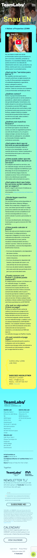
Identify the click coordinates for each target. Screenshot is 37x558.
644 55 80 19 (13, 456)
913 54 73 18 (7, 420)
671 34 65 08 (22, 418)
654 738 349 (7, 445)
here (12, 521)
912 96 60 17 (7, 424)
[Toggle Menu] (33, 5)
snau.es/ (16, 384)
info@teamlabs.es (9, 454)
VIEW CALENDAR (15, 540)
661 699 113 (7, 430)
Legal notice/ (13, 549)
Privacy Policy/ (23, 549)
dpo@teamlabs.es (7, 522)
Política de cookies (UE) (18, 551)
